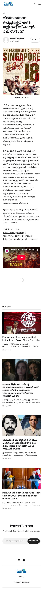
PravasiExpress (17, 39)
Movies (6, 14)
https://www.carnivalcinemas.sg (17, 236)
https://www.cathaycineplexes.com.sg (20, 239)
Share (35, 40)
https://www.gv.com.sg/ (14, 233)
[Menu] (39, 4)
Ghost (26, 583)
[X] (19, 560)
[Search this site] (35, 4)
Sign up (22, 577)
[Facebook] (24, 560)
